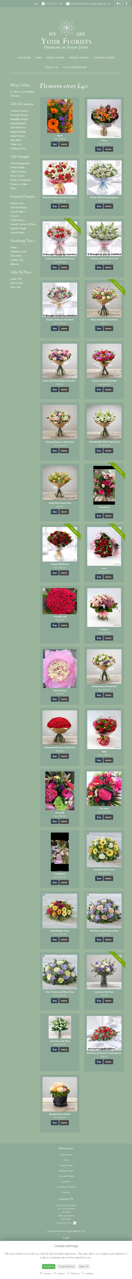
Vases (13, 247)
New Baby (15, 140)
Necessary (47, 1273)
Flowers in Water (19, 184)
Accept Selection (67, 1266)
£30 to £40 (16, 283)
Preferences (74, 1273)
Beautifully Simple (19, 119)
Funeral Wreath (18, 228)
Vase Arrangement (19, 163)
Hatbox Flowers (18, 171)
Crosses (14, 216)
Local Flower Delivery (75, 67)
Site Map (66, 1192)
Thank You (15, 144)
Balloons (14, 264)
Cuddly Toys (17, 260)
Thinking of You (18, 148)
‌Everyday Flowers (19, 115)
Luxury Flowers (17, 136)
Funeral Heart (17, 232)
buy (55, 144)
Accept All (49, 1266)
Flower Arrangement (20, 180)
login (36, 3)
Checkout (15, 96)
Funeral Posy (17, 203)
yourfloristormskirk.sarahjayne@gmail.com (66, 1231)
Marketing (89, 1273)
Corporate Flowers (104, 57)
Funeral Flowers (55, 57)
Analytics (61, 1273)
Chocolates (16, 255)
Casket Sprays (17, 220)
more (64, 144)
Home (38, 57)
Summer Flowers (19, 111)
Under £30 (16, 279)
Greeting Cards (18, 251)
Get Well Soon (18, 127)
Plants (13, 188)
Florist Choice (17, 176)
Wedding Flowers (79, 57)
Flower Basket (17, 167)
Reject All (83, 1266)
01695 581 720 (64, 1223)
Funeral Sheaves (18, 207)
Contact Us (51, 67)
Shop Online (24, 57)
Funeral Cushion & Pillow (23, 224)
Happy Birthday (18, 131)
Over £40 (15, 287)
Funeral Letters (17, 211)
